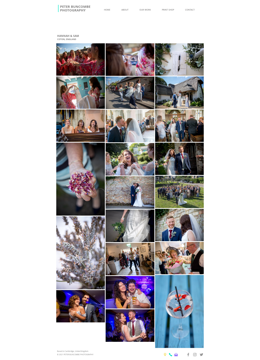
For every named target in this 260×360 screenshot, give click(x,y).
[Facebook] (188, 354)
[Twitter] (201, 354)
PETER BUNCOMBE (75, 6)
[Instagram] (195, 354)
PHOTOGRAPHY (73, 10)
